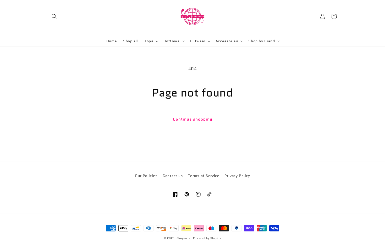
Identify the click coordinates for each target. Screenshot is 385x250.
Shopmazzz (184, 238)
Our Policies (146, 175)
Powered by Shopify (207, 238)
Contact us (173, 175)
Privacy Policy (237, 175)
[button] (54, 16)
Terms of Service (203, 175)
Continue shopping (192, 119)
